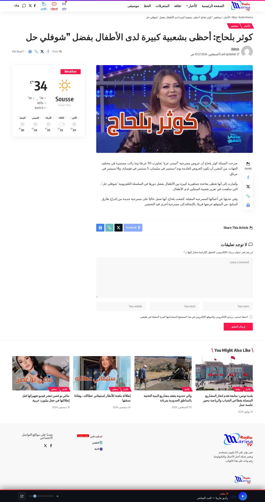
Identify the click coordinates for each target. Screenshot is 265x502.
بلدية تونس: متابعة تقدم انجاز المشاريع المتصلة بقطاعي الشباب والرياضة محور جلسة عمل (228, 400)
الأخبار (247, 25)
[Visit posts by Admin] (247, 51)
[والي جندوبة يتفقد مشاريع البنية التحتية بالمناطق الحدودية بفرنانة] (163, 373)
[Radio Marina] (241, 6)
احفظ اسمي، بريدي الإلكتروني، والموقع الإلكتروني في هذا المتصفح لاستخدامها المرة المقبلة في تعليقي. (194, 316)
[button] (24, 6)
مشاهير (234, 25)
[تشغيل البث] (242, 496)
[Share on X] (42, 51)
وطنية (238, 389)
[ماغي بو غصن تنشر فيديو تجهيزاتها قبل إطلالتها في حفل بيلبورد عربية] (40, 373)
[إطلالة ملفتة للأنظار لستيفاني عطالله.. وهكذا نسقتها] (102, 373)
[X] (30, 5)
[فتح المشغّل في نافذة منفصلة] (22, 496)
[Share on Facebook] (48, 51)
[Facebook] (35, 5)
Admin (235, 49)
